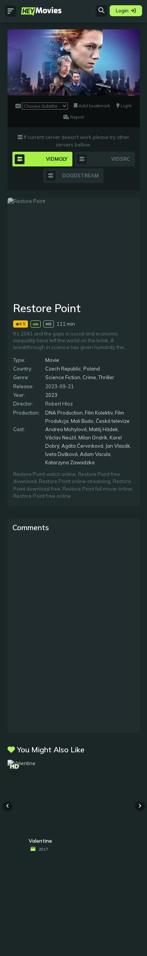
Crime (89, 377)
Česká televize (113, 421)
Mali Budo (82, 421)
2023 (51, 395)
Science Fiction (62, 377)
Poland (91, 369)
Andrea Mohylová (66, 429)
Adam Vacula (95, 454)
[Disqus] (73, 632)
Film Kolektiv (99, 413)
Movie (52, 360)
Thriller (106, 377)
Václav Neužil (60, 438)
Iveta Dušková (61, 454)
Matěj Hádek (103, 429)
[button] (140, 806)
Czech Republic (63, 369)
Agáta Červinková (82, 446)
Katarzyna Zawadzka (70, 462)
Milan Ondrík (92, 438)
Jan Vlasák (118, 446)
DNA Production (64, 413)
